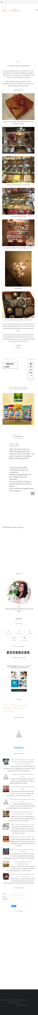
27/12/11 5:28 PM (14, 446)
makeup (26, 705)
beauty (6, 705)
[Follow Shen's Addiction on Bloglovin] (19, 748)
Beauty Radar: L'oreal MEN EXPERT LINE (22, 836)
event (12, 705)
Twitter (14, 640)
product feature (18, 708)
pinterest (19, 633)
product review (8, 711)
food (18, 61)
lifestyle (18, 705)
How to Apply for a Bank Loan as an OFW (22, 824)
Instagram (8, 633)
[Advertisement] (19, 39)
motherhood (7, 708)
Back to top (21, 1005)
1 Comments (30, 359)
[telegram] (6, 359)
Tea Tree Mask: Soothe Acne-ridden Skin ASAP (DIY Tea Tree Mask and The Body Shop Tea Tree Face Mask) (22, 762)
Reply (32, 493)
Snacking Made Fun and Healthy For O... (16, 421)
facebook (29, 633)
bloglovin (24, 640)
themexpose (20, 1000)
